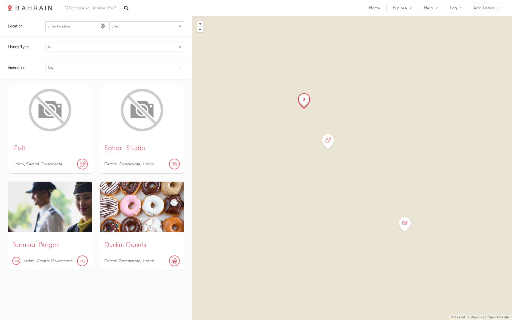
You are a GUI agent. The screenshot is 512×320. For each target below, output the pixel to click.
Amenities (16, 67)
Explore (400, 8)
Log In (456, 8)
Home (374, 8)
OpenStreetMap (499, 317)
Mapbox (476, 317)
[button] (114, 47)
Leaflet (459, 317)
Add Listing (484, 8)
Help (428, 8)
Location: (15, 26)
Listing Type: (19, 46)
